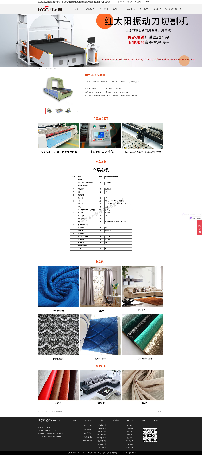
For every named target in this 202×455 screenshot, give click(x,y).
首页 (40, 69)
